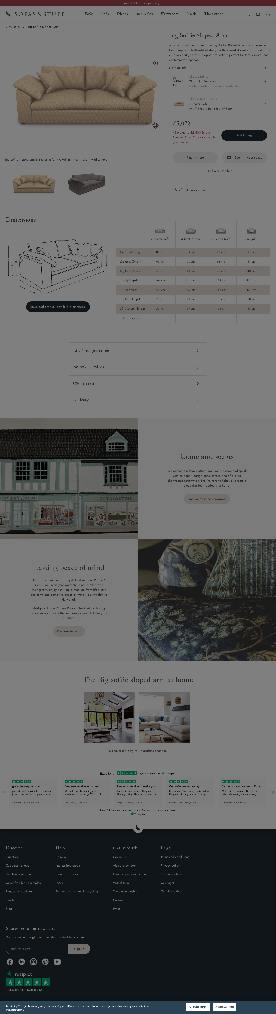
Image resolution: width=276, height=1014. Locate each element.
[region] (138, 1007)
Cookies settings (197, 1007)
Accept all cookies (225, 1007)
